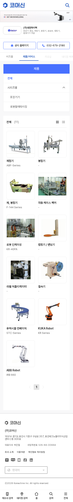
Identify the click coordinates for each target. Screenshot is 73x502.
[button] (65, 467)
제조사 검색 (7, 498)
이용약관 (21, 452)
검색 (51, 498)
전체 (66, 498)
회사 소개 (9, 452)
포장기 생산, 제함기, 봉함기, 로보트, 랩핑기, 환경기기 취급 (41, 32)
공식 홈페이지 (22, 45)
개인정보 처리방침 (36, 452)
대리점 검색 (22, 498)
